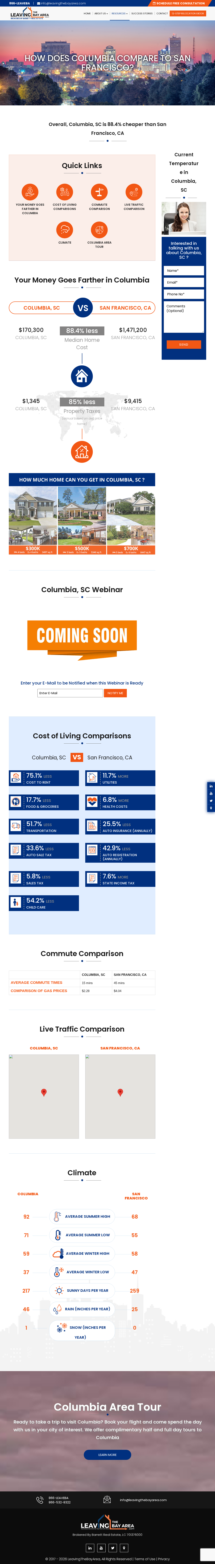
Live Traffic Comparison (134, 207)
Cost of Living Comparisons (65, 207)
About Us (100, 13)
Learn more (107, 1455)
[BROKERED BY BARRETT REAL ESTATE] (36, 8)
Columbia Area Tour (99, 244)
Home (87, 13)
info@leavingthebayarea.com (143, 1500)
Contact (162, 13)
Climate (64, 242)
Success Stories (142, 13)
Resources (119, 13)
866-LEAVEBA (58, 1498)
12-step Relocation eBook (188, 13)
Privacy (164, 1559)
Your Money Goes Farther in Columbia (30, 209)
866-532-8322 (60, 1502)
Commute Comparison (99, 207)
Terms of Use (144, 1559)
